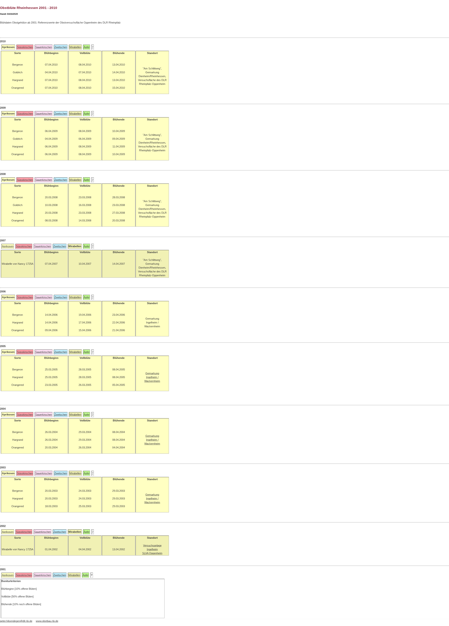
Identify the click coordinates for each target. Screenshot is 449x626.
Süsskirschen (25, 47)
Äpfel (86, 47)
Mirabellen (75, 47)
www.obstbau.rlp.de (47, 621)
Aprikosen (8, 246)
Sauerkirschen (43, 47)
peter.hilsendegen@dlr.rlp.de (16, 621)
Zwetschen (60, 47)
